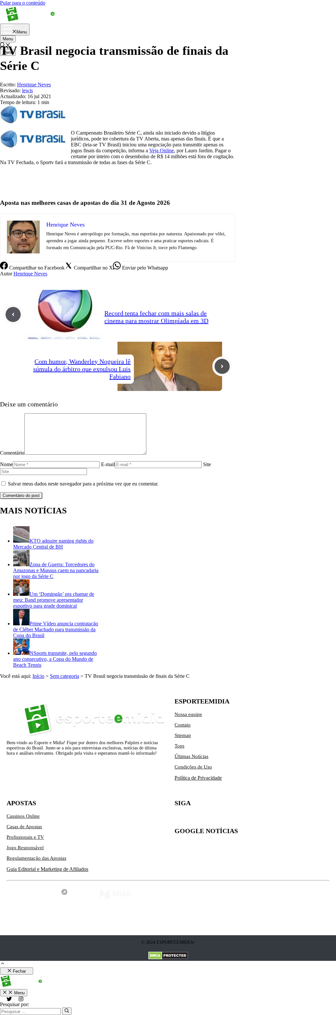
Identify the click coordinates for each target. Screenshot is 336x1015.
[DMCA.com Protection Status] (168, 956)
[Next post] (222, 366)
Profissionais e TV (25, 837)
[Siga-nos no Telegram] (235, 818)
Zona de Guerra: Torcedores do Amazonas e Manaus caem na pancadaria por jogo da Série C (55, 570)
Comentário (12, 453)
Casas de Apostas (24, 826)
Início (38, 676)
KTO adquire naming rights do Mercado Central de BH (53, 544)
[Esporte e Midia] (40, 20)
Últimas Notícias (191, 756)
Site (207, 464)
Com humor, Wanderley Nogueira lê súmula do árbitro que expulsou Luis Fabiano (82, 369)
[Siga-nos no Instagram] (193, 818)
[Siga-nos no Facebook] (207, 818)
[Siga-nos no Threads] (221, 818)
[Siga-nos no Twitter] (180, 818)
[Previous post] (13, 314)
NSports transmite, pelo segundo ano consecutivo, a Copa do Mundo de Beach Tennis (55, 659)
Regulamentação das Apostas (36, 858)
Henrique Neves (30, 273)
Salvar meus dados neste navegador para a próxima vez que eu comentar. (83, 483)
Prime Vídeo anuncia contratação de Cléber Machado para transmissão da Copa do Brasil (55, 629)
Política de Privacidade (198, 778)
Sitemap (183, 735)
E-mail (108, 464)
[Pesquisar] (67, 1011)
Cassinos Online (23, 816)
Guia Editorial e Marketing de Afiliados (47, 869)
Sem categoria (64, 676)
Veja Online (161, 150)
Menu (8, 38)
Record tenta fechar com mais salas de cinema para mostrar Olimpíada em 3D (156, 317)
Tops (179, 745)
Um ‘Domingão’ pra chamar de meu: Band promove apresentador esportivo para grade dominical (53, 600)
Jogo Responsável (25, 847)
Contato (183, 724)
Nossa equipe (188, 714)
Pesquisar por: (14, 1004)
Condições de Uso (193, 766)
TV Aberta (11, 184)
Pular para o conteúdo (22, 3)
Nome (6, 464)
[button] (2, 964)
